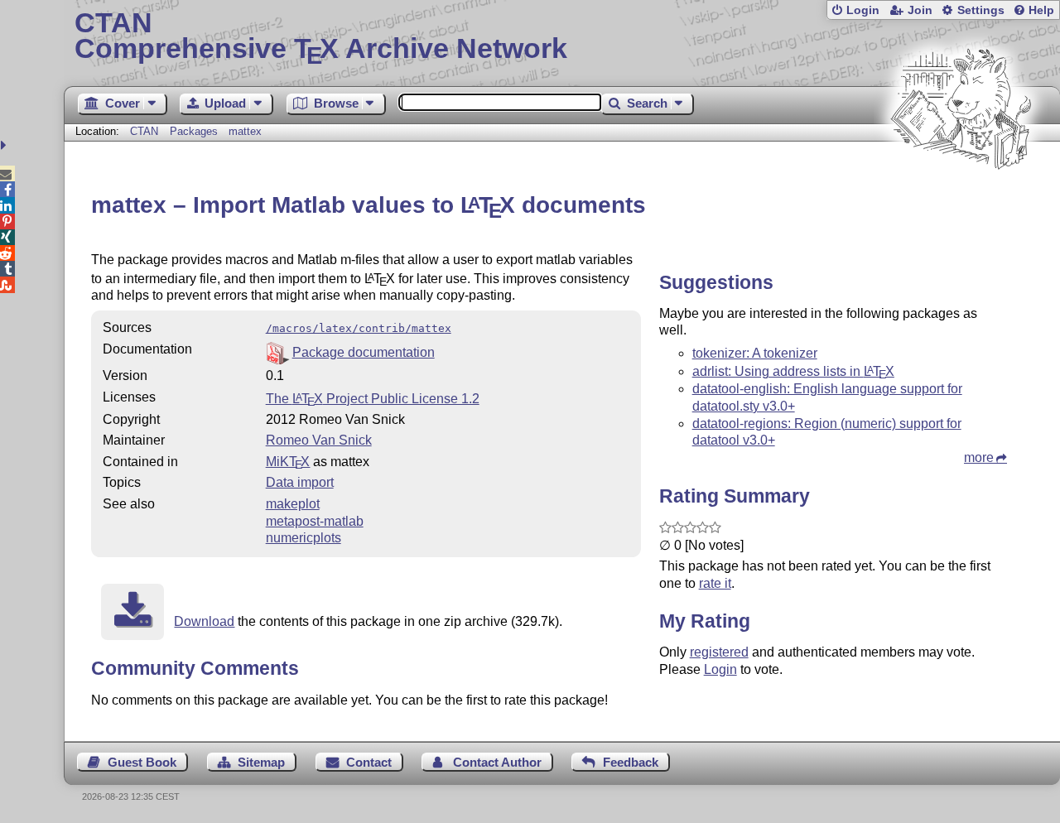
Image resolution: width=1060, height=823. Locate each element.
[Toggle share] (5, 145)
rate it (715, 583)
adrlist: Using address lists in (793, 371)
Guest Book (142, 762)
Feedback (630, 762)
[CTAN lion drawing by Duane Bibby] (960, 201)
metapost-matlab (315, 521)
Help (1041, 10)
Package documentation (363, 352)
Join (920, 10)
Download (204, 621)
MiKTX (288, 462)
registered (719, 652)
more (979, 457)
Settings (981, 10)
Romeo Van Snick (319, 440)
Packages (195, 131)
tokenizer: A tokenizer (754, 353)
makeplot (293, 504)
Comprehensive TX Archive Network (321, 37)
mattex (245, 131)
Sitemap (261, 762)
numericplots (303, 538)
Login (862, 10)
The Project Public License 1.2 (372, 399)
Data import (300, 482)
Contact (369, 762)
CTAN (144, 131)
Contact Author (497, 762)
